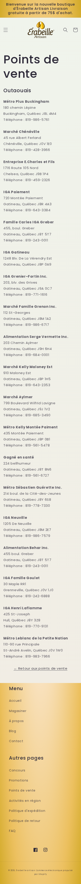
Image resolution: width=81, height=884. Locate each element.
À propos (16, 721)
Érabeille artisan (25, 870)
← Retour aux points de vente (41, 668)
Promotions (18, 780)
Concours (17, 770)
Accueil (15, 700)
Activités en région (25, 800)
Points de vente (22, 790)
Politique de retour (24, 821)
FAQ (12, 831)
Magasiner (17, 711)
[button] (6, 30)
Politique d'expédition (27, 811)
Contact (16, 741)
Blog (12, 731)
